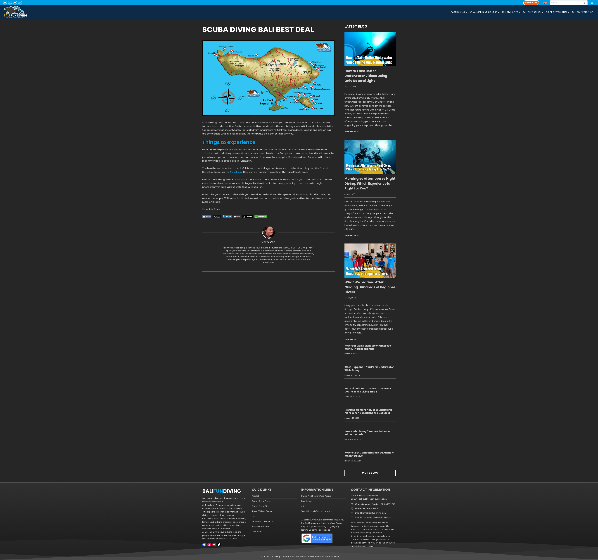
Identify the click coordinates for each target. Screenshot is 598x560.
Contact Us (257, 531)
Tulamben (208, 153)
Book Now (531, 2)
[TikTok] (20, 3)
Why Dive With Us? (260, 526)
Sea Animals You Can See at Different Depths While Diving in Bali (367, 390)
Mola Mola (236, 172)
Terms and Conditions (262, 521)
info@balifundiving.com (375, 513)
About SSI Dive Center (262, 511)
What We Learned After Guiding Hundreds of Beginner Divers (369, 287)
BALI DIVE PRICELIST (582, 12)
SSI (302, 506)
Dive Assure (306, 501)
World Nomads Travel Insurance (316, 511)
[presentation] (370, 49)
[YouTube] (15, 3)
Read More (351, 131)
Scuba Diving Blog (260, 506)
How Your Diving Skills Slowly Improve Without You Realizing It (367, 347)
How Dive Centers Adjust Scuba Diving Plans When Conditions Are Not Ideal (368, 411)
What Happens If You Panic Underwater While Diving (369, 368)
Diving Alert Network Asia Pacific (316, 496)
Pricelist (255, 496)
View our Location (378, 499)
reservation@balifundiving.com (379, 517)
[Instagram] (10, 3)
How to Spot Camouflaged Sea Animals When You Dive (369, 454)
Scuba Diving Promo (261, 501)
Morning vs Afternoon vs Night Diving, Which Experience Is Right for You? (369, 183)
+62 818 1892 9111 (387, 504)
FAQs (254, 516)
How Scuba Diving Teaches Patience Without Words (367, 433)
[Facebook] (5, 3)
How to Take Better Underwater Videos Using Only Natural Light (365, 76)
